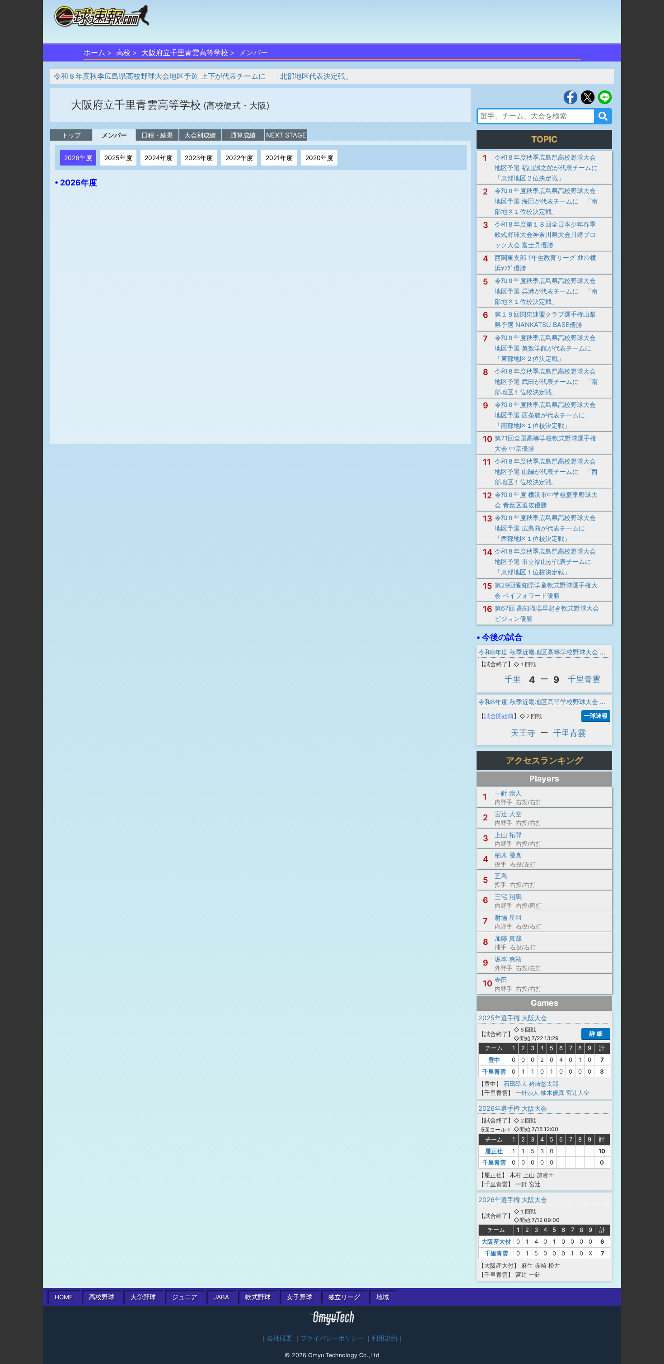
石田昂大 (515, 1083)
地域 (382, 1297)
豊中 (494, 1059)
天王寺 (523, 733)
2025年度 (118, 157)
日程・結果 (157, 135)
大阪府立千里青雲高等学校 (184, 52)
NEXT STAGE (286, 135)
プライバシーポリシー (332, 1338)
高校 (123, 52)
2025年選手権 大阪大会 (512, 1018)
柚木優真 (552, 1092)
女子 (299, 1297)
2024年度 (159, 157)
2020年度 (319, 157)
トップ (71, 135)
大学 (143, 1297)
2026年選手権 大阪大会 (512, 1108)
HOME (64, 1297)
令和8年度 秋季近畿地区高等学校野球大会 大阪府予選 (554, 652)
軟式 (258, 1297)
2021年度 (279, 157)
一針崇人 (527, 1092)
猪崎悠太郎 (543, 1083)
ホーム (94, 52)
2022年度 (239, 157)
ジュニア (184, 1297)
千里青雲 (584, 679)
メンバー (114, 135)
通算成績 (243, 135)
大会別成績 (200, 135)
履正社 (494, 1151)
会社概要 (279, 1338)
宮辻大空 (577, 1092)
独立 (344, 1297)
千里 (513, 679)
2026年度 (78, 157)
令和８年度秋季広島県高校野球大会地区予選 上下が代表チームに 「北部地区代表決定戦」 (203, 76)
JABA (221, 1297)
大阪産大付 (496, 1241)
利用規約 (384, 1338)
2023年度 (199, 157)
